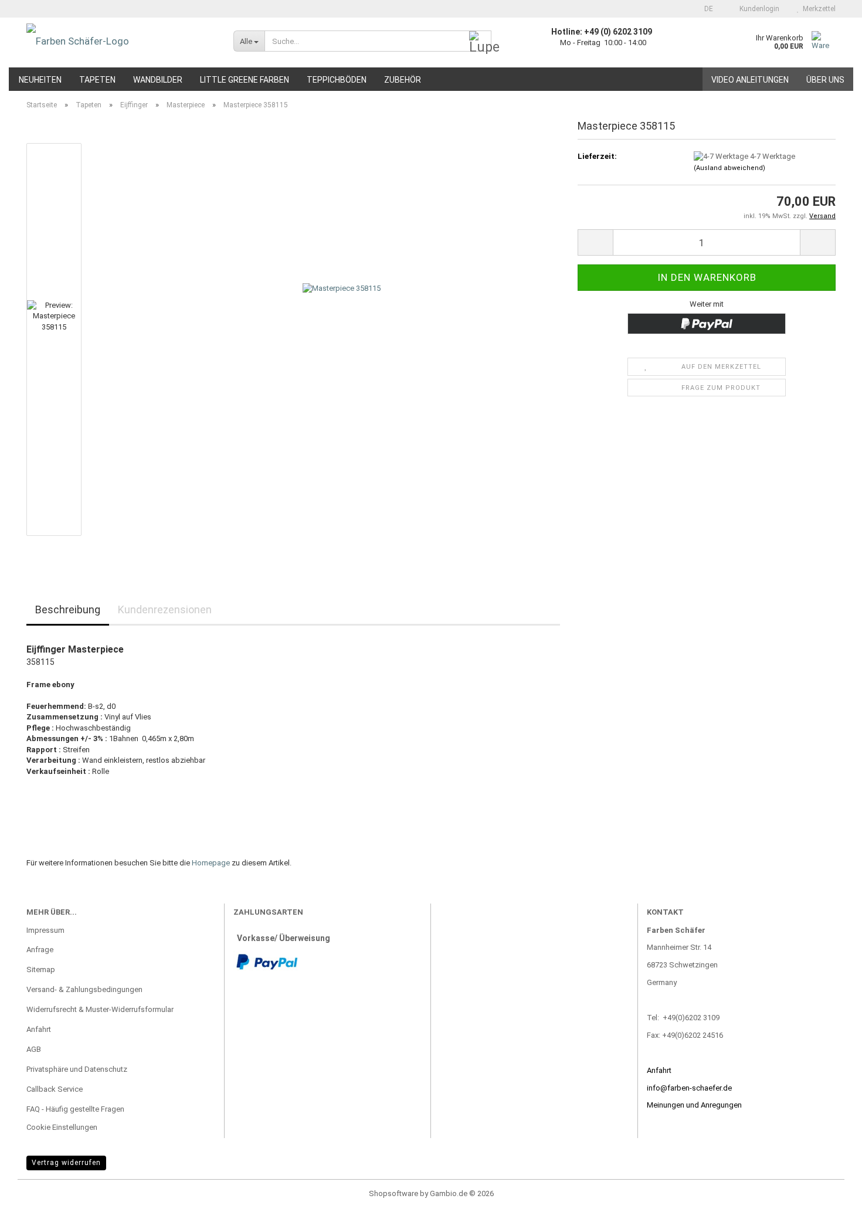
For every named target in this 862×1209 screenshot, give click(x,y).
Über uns (825, 79)
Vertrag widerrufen (66, 1163)
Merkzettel (817, 9)
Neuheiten (40, 79)
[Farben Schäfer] (121, 41)
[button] (705, 9)
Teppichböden (336, 79)
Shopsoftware (393, 1193)
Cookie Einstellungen (61, 1127)
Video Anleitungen (750, 79)
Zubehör (402, 79)
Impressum (45, 930)
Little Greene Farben (244, 79)
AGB (33, 1049)
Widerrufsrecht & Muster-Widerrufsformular (100, 1009)
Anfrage (39, 949)
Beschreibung (67, 609)
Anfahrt (38, 1029)
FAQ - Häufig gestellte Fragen (75, 1109)
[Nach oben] (829, 1191)
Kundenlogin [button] (757, 9)
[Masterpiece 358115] (342, 338)
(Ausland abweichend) (729, 168)
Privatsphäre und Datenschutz (76, 1069)
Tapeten (97, 79)
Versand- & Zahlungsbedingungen (84, 989)
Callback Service (54, 1089)
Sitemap (40, 969)
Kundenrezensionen (165, 609)
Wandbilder (157, 79)
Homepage (211, 862)
